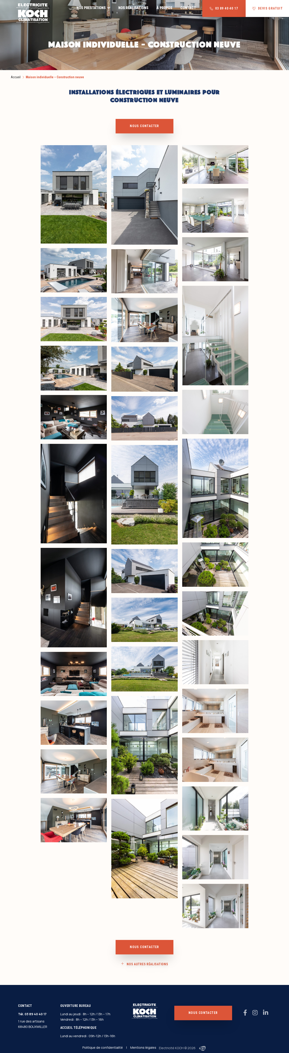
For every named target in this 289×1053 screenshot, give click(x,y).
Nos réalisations (133, 8)
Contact (188, 8)
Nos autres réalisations (147, 964)
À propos (164, 8)
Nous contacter (144, 126)
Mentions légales (143, 1047)
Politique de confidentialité (102, 1047)
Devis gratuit (270, 8)
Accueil (16, 77)
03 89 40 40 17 (36, 1014)
